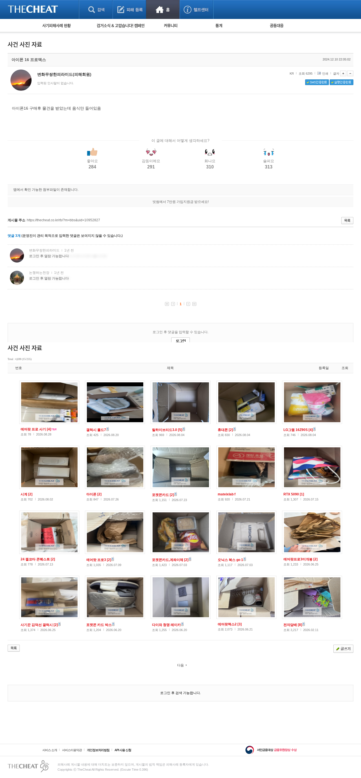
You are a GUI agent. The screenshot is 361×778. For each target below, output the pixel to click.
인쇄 (325, 73)
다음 (180, 665)
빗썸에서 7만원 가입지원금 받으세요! (181, 202)
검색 (96, 9)
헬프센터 (196, 9)
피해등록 (129, 9)
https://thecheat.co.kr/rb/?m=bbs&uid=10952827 (63, 220)
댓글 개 (14, 236)
